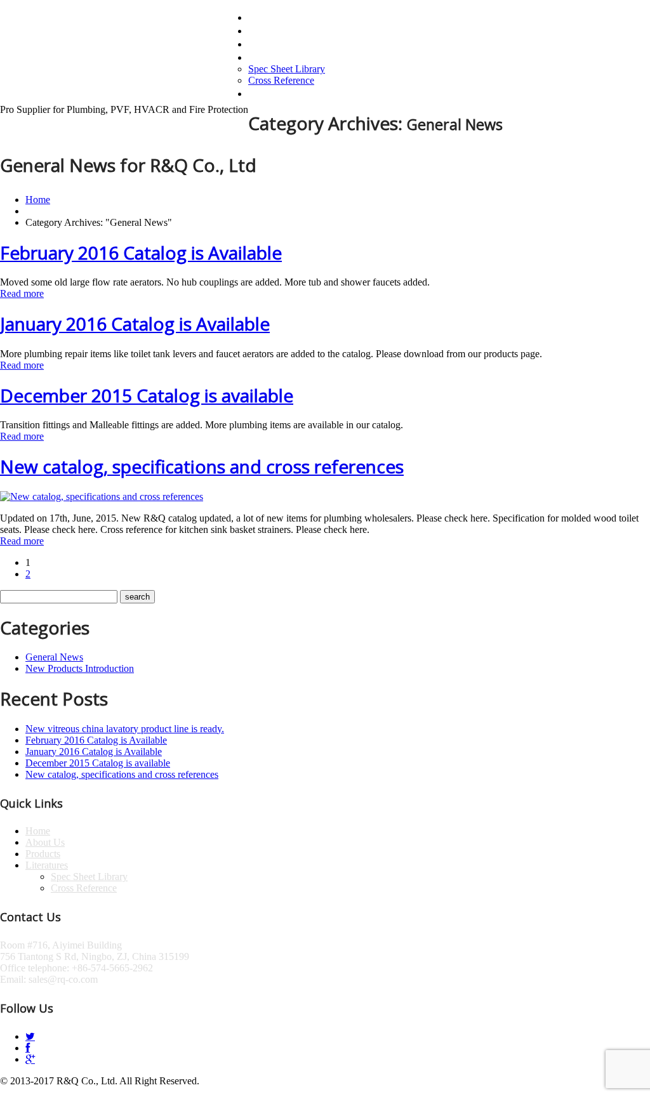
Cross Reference (281, 80)
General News (54, 657)
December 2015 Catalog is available (146, 395)
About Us (274, 29)
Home (264, 16)
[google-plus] (30, 1059)
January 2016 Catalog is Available (135, 324)
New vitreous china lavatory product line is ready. (124, 728)
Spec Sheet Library (286, 68)
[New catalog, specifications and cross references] (101, 496)
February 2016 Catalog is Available (141, 252)
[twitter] (30, 1036)
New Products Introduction (79, 668)
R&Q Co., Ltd (65, 57)
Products (273, 43)
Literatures (279, 56)
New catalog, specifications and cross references (202, 466)
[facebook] (27, 1047)
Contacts (272, 92)
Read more (22, 293)
